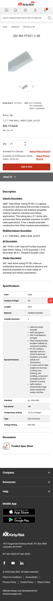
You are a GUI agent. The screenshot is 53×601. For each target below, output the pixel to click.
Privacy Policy (9, 582)
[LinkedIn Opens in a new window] (21, 563)
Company (8, 472)
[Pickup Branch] (35, 10)
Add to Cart (26, 166)
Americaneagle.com (12, 594)
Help (5, 491)
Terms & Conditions (12, 577)
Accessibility (32, 577)
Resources (9, 482)
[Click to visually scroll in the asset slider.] (20, 86)
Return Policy (44, 582)
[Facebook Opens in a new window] (4, 563)
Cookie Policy (26, 582)
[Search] (49, 18)
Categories (15, 27)
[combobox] (24, 18)
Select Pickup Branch (39, 151)
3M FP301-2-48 (29, 27)
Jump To (7, 176)
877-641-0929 (9, 554)
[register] (15, 10)
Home (5, 27)
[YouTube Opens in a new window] (13, 563)
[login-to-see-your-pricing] (25, 10)
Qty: (5, 143)
